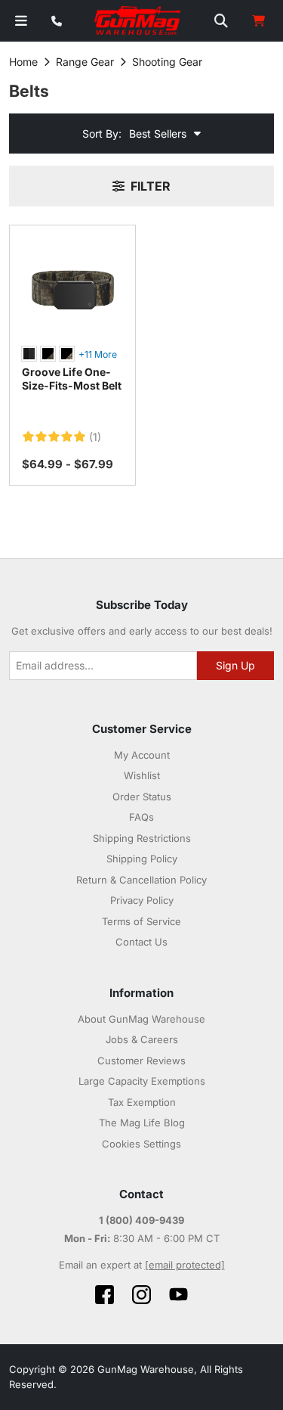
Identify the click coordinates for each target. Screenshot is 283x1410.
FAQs (141, 817)
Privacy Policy (142, 900)
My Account (142, 755)
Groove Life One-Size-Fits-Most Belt (72, 378)
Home (23, 61)
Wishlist (142, 775)
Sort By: (102, 133)
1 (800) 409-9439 (141, 1220)
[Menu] (21, 21)
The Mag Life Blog (142, 1123)
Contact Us (141, 942)
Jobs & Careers (142, 1039)
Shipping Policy (141, 859)
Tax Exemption (142, 1102)
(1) (95, 437)
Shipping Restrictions (142, 838)
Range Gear (85, 61)
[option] (29, 353)
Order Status (141, 796)
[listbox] (72, 355)
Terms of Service (141, 921)
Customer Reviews (141, 1060)
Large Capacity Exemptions (141, 1081)
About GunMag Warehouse (141, 1019)
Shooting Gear (167, 61)
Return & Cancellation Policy (141, 880)
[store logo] (138, 21)
